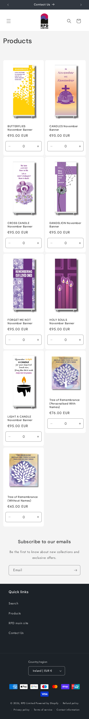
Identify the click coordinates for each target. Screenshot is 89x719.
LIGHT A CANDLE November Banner (20, 418)
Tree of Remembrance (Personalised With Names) (64, 403)
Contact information (68, 709)
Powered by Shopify (47, 703)
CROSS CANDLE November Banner (20, 224)
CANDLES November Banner (63, 127)
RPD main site (18, 623)
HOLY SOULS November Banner (61, 321)
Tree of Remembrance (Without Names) (23, 498)
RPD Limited (28, 703)
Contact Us (16, 633)
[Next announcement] (81, 5)
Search (13, 603)
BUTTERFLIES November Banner (20, 127)
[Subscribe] (75, 570)
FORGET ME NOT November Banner (20, 321)
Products (15, 613)
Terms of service (43, 709)
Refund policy (71, 703)
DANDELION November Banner (65, 224)
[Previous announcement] (8, 5)
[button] (8, 21)
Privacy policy (22, 709)
